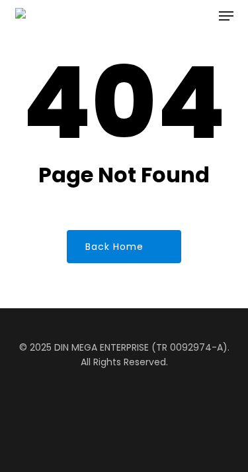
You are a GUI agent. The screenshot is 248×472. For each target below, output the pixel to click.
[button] (226, 16)
